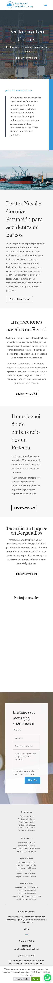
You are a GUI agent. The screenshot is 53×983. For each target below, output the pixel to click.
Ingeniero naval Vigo (26, 862)
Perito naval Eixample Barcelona (26, 848)
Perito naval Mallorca (26, 830)
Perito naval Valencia (26, 825)
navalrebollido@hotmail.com (26, 949)
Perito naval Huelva (27, 822)
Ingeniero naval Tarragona (26, 899)
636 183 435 (26, 946)
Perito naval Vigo (26, 816)
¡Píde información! (26, 57)
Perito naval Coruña (26, 842)
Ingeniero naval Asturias (27, 865)
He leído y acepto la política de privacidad (23, 773)
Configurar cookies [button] (21, 979)
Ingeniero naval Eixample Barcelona (26, 896)
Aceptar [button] (36, 979)
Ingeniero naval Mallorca (26, 877)
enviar (32, 780)
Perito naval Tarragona (26, 851)
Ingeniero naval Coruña (26, 890)
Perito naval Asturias (26, 819)
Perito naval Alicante (26, 828)
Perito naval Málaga (26, 845)
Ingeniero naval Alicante (26, 874)
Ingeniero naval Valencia (26, 871)
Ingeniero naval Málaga (26, 893)
